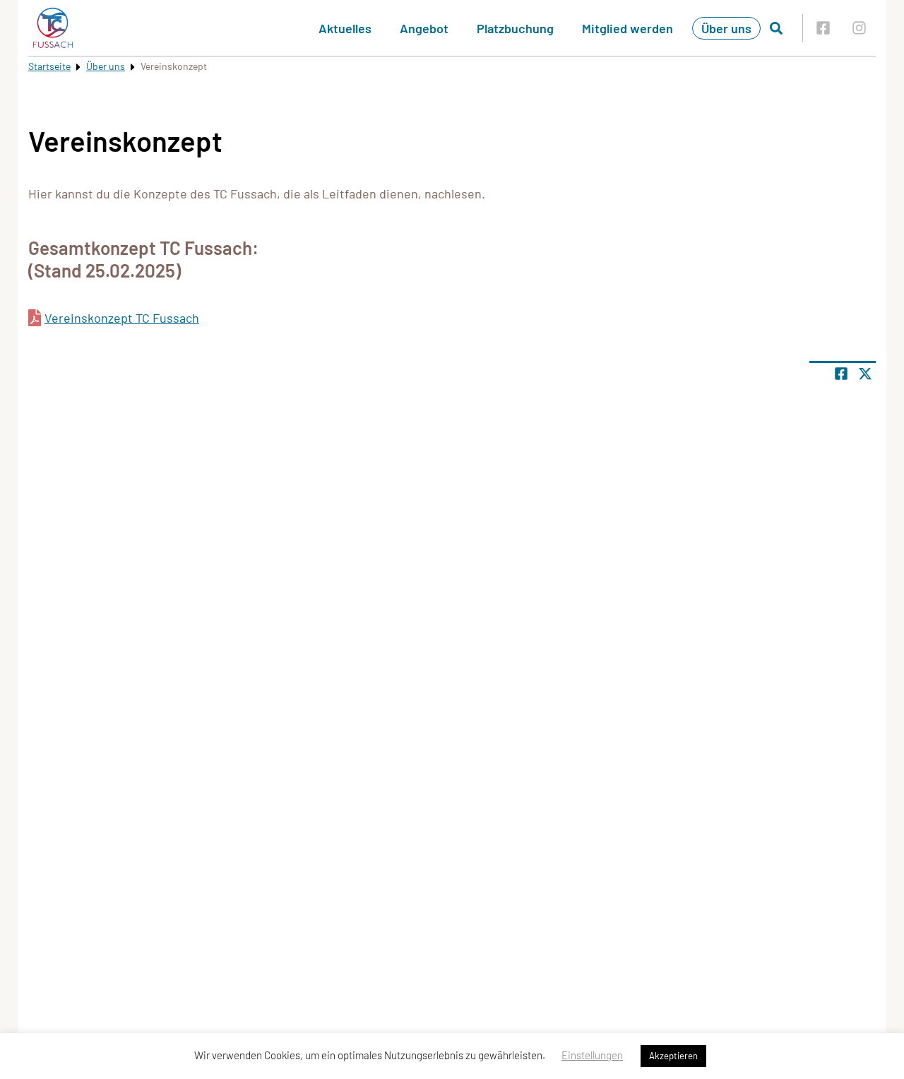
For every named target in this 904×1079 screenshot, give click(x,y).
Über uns (726, 28)
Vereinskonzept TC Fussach (121, 318)
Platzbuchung (515, 28)
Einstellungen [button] (592, 1055)
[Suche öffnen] (776, 28)
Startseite (49, 66)
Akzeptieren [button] (673, 1055)
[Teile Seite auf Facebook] (841, 373)
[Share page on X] (865, 373)
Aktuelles (345, 28)
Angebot (424, 28)
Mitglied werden (627, 28)
